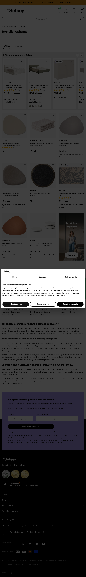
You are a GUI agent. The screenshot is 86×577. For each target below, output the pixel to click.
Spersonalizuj (41, 304)
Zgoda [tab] (14, 277)
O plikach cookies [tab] (71, 277)
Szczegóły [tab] (43, 277)
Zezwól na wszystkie (70, 304)
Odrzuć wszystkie (15, 304)
